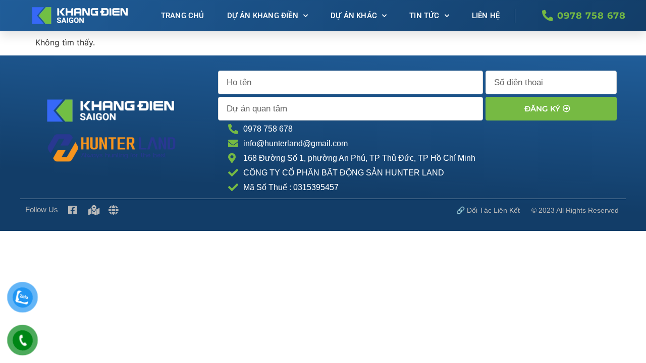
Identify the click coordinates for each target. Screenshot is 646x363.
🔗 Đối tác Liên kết (488, 210)
